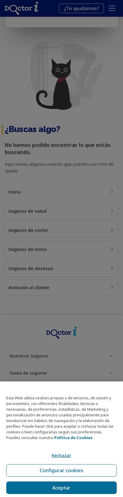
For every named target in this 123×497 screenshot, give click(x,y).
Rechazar (61, 455)
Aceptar (61, 487)
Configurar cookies (61, 470)
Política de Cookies (73, 437)
